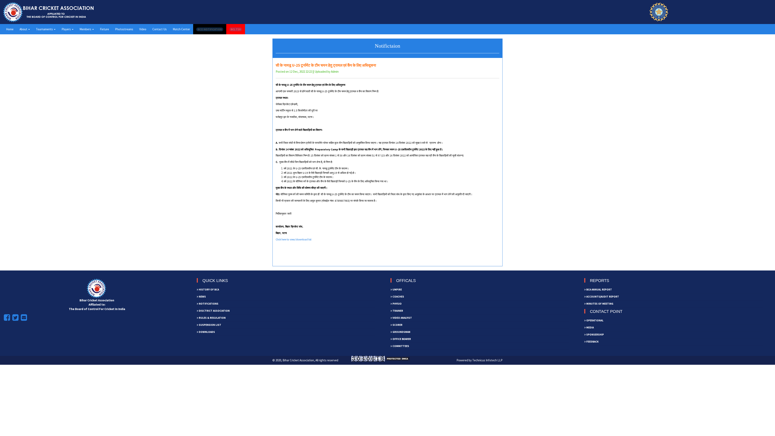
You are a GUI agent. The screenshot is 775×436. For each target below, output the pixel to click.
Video (142, 29)
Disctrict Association (214, 310)
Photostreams (124, 29)
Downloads (206, 332)
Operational (594, 320)
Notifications (208, 303)
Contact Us (159, 29)
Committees (400, 346)
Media (590, 327)
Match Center (181, 29)
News (202, 296)
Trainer (397, 310)
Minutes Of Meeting (599, 303)
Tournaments (44, 29)
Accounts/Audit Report (602, 296)
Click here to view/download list (293, 239)
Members (86, 29)
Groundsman (401, 332)
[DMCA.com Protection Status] (398, 358)
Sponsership (595, 334)
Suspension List (209, 325)
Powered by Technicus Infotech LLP (480, 360)
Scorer (397, 325)
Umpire (397, 289)
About (24, 29)
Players (66, 29)
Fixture (104, 29)
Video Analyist (402, 318)
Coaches (398, 296)
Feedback (592, 341)
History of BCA (208, 289)
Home (10, 29)
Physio (397, 303)
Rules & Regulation (212, 318)
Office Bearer (401, 339)
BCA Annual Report (599, 289)
